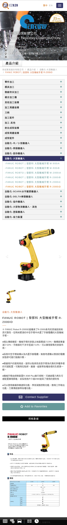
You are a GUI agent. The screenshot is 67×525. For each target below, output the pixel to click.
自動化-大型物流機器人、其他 (21, 207)
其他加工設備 (12, 102)
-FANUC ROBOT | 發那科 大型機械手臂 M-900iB (32, 168)
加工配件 (9, 117)
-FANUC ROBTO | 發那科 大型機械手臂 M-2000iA (33, 172)
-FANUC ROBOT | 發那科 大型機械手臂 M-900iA (32, 163)
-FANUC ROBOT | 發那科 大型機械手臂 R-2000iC (33, 182)
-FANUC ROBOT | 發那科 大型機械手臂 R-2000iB (33, 177)
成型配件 (9, 138)
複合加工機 (11, 97)
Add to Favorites (35, 406)
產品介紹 (31, 70)
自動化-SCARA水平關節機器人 (21, 191)
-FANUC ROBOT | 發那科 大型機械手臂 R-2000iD (33, 186)
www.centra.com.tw (18, 57)
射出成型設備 (12, 128)
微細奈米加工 (12, 92)
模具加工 (9, 87)
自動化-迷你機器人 (15, 153)
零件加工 (9, 82)
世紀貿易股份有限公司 (13, 70)
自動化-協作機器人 (15, 201)
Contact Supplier (35, 397)
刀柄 (7, 112)
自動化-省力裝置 (14, 217)
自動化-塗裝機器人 (15, 212)
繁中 (45, 5)
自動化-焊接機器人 (15, 148)
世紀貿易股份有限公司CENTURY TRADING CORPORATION (32, 36)
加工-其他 (10, 122)
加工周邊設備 (12, 107)
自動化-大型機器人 (48, 70)
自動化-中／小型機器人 (17, 143)
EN (51, 5)
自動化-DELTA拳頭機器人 (19, 196)
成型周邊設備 (12, 133)
